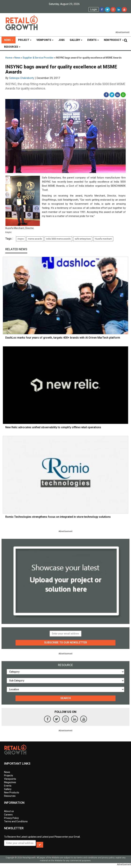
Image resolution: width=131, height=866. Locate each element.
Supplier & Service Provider (38, 57)
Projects (8, 775)
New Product (113, 40)
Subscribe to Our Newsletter (65, 642)
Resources (11, 46)
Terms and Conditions (16, 821)
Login (93, 9)
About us (9, 811)
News (7, 40)
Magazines (10, 782)
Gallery (75, 40)
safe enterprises (83, 239)
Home (8, 57)
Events (92, 40)
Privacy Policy (11, 818)
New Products (11, 792)
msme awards (35, 239)
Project (24, 40)
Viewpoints (44, 40)
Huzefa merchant (103, 239)
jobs (62, 40)
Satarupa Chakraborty (21, 78)
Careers (8, 814)
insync (21, 239)
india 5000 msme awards (58, 239)
